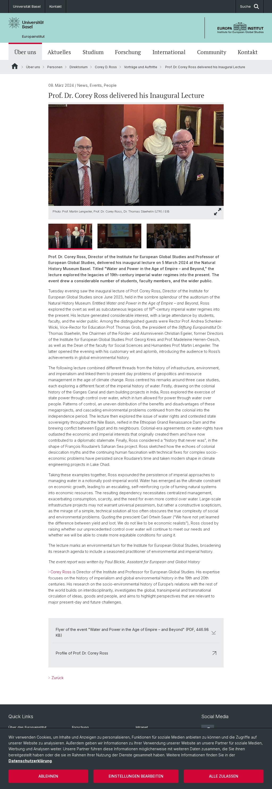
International (168, 52)
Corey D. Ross (106, 67)
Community (211, 52)
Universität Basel (27, 6)
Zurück (56, 677)
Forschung (128, 52)
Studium (93, 52)
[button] (218, 211)
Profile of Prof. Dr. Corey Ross (82, 653)
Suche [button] (245, 6)
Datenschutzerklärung (30, 760)
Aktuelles (59, 52)
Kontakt (55, 6)
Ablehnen (48, 776)
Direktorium (79, 67)
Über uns (25, 52)
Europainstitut (33, 36)
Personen (54, 67)
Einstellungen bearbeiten (136, 776)
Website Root (15, 66)
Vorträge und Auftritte (140, 67)
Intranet (142, 727)
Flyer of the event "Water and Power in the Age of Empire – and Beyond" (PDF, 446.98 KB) (132, 632)
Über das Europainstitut (27, 727)
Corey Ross (60, 572)
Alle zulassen (223, 776)
